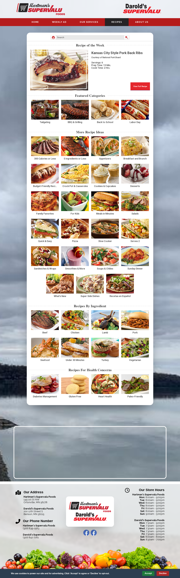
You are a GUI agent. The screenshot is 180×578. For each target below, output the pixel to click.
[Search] (127, 37)
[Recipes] (53, 37)
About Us (141, 22)
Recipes (116, 22)
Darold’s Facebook (94, 533)
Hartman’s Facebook (86, 533)
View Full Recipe (140, 86)
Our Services (89, 22)
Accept (148, 573)
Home (35, 22)
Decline (163, 573)
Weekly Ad (59, 22)
